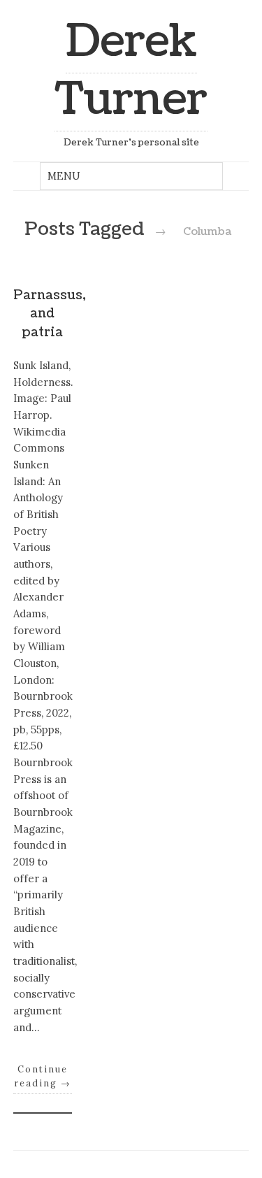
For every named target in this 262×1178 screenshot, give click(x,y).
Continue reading (42, 1076)
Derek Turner (131, 70)
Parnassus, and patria (49, 314)
